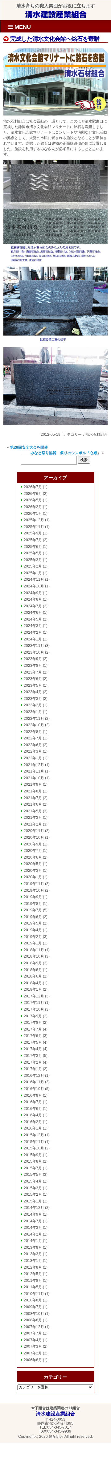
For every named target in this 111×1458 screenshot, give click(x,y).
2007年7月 (33, 1333)
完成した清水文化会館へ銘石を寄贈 (54, 39)
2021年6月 (33, 804)
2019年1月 (33, 943)
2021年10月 (34, 778)
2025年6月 (33, 547)
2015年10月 (34, 1148)
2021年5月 (33, 811)
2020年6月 (33, 857)
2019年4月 (33, 930)
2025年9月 (33, 533)
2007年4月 (33, 1340)
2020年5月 (33, 864)
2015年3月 (33, 1188)
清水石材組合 (96, 434)
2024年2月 (33, 632)
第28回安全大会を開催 (29, 447)
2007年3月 (33, 1346)
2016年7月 (33, 1102)
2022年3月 (33, 751)
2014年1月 (33, 1241)
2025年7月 (33, 540)
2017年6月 (33, 1036)
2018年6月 (33, 976)
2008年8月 (33, 1320)
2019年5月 (33, 923)
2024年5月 (33, 619)
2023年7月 (33, 672)
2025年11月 (34, 527)
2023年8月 (33, 665)
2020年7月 (33, 851)
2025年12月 (34, 520)
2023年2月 (33, 705)
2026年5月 (33, 500)
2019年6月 (33, 917)
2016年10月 (34, 1089)
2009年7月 (33, 1307)
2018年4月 (33, 983)
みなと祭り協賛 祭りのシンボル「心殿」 (66, 453)
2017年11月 (34, 1002)
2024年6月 (33, 612)
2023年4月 (33, 692)
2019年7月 (33, 910)
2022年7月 (33, 738)
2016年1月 (33, 1128)
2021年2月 (33, 824)
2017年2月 (33, 1062)
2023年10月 (34, 652)
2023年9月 (33, 659)
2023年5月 (33, 685)
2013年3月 (33, 1254)
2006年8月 (33, 1360)
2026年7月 (33, 487)
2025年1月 (33, 573)
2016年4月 (33, 1115)
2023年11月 (34, 646)
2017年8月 (33, 1022)
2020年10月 (34, 837)
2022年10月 (34, 725)
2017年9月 (33, 1016)
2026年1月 (33, 513)
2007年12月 (34, 1327)
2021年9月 (33, 784)
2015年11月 (34, 1142)
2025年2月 (33, 566)
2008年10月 (34, 1314)
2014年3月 (33, 1227)
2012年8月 (33, 1267)
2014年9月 (33, 1214)
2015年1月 (33, 1201)
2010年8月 (33, 1300)
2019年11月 (34, 884)
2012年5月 (33, 1274)
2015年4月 (33, 1181)
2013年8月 (33, 1247)
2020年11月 (34, 831)
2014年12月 (34, 1208)
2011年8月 (33, 1280)
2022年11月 (34, 718)
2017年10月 (34, 1009)
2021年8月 (33, 791)
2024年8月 (33, 599)
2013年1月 (33, 1261)
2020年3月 (33, 870)
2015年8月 (33, 1161)
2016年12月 (34, 1075)
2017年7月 (33, 1029)
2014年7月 (33, 1221)
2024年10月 (34, 586)
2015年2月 (33, 1194)
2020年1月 (33, 877)
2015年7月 (33, 1168)
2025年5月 (33, 553)
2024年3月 (33, 626)
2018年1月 (33, 989)
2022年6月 (33, 745)
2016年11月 (34, 1082)
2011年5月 (33, 1287)
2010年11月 (34, 1294)
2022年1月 (33, 758)
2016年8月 (33, 1095)
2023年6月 (33, 679)
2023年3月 (33, 699)
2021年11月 (34, 771)
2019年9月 (33, 897)
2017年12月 (34, 996)
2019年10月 (34, 890)
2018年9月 (33, 963)
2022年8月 (33, 732)
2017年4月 (33, 1049)
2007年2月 (33, 1353)
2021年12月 (34, 765)
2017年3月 (33, 1056)
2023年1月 (33, 712)
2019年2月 (33, 937)
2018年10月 (34, 956)
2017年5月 (33, 1042)
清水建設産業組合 (56, 14)
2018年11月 (34, 950)
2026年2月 (33, 507)
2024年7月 (33, 606)
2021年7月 (33, 798)
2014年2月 (33, 1234)
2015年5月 (33, 1174)
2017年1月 (33, 1069)
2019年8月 (33, 904)
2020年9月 (33, 844)
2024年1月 (33, 639)
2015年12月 (34, 1135)
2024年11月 (34, 579)
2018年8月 (33, 970)
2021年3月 (33, 817)
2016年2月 (33, 1122)
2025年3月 (33, 560)
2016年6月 (33, 1109)
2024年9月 (33, 593)
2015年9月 (33, 1155)
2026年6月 (33, 494)
